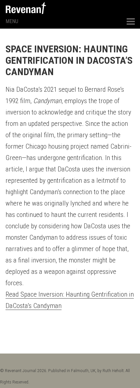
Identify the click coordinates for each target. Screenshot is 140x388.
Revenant (26, 8)
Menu (12, 21)
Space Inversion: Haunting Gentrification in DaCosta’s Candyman (69, 60)
